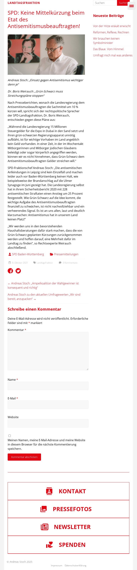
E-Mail (13, 398)
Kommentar (17, 330)
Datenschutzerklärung (75, 565)
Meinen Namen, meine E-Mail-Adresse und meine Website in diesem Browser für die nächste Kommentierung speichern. (46, 444)
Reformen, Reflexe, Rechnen (111, 32)
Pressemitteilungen (66, 254)
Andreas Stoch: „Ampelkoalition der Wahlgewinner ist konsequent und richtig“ (43, 285)
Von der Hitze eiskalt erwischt (112, 26)
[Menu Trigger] (132, 6)
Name (13, 380)
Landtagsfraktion (45, 262)
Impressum (56, 565)
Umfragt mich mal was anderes (112, 55)
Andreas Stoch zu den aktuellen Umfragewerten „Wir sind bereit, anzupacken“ (44, 297)
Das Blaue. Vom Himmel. (108, 49)
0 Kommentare (69, 262)
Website (13, 417)
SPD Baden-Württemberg (28, 254)
